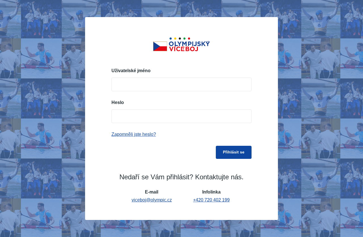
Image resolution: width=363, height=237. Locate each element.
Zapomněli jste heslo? (133, 134)
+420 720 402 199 (211, 200)
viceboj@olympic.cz (152, 200)
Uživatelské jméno (131, 70)
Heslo (117, 102)
